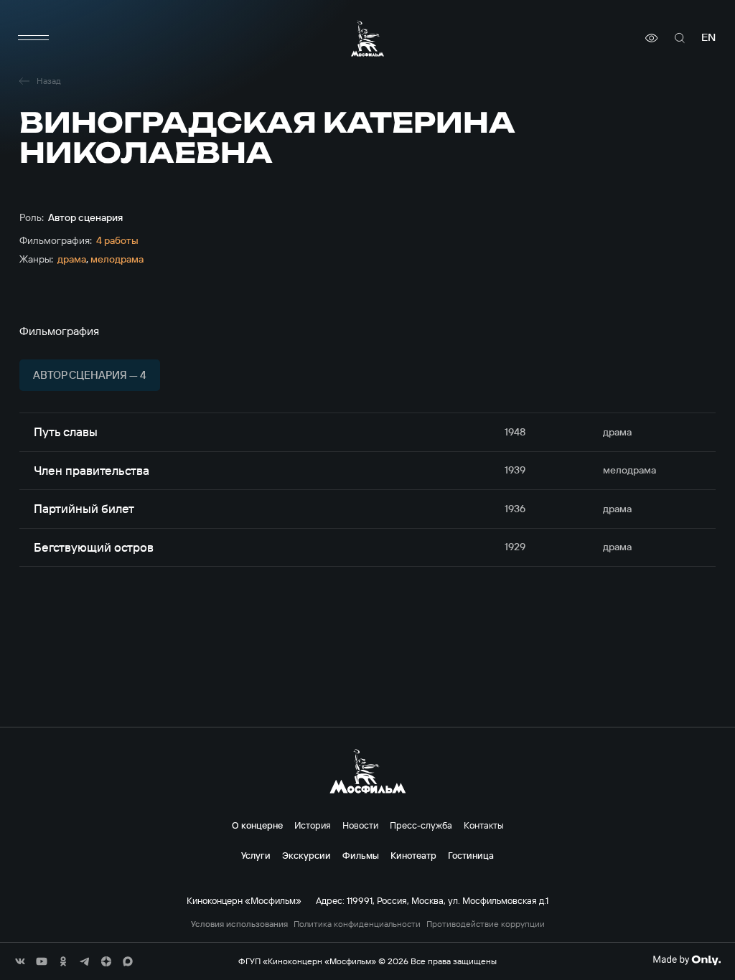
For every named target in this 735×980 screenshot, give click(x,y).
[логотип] (367, 38)
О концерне (257, 825)
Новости (360, 825)
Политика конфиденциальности (357, 924)
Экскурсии (306, 855)
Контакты (484, 825)
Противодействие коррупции (485, 924)
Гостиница (471, 855)
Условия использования (239, 924)
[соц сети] (20, 961)
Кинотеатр (413, 855)
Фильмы (360, 855)
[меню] (33, 38)
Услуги (256, 855)
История (312, 825)
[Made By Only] (686, 960)
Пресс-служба (421, 825)
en (708, 38)
